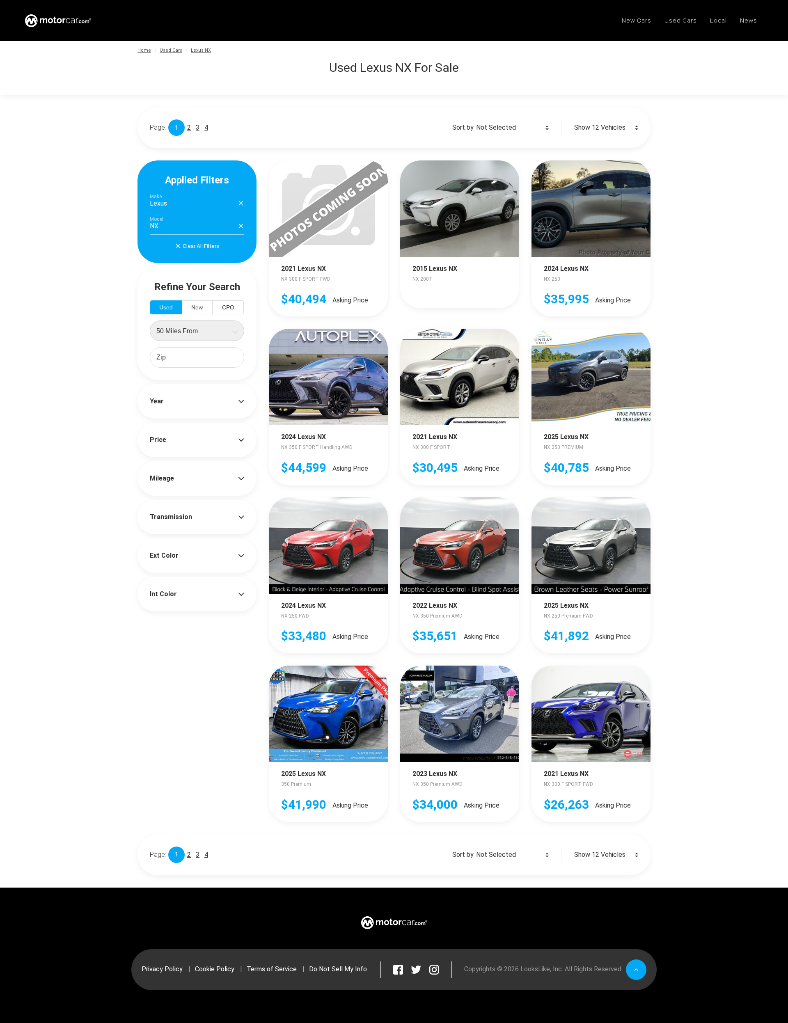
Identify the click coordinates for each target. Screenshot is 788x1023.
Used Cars (171, 50)
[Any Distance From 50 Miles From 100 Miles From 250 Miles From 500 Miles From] (197, 330)
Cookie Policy (214, 969)
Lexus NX (201, 50)
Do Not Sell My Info (338, 969)
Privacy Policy (162, 969)
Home (144, 50)
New (197, 307)
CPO (228, 307)
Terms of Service (272, 969)
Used (166, 307)
